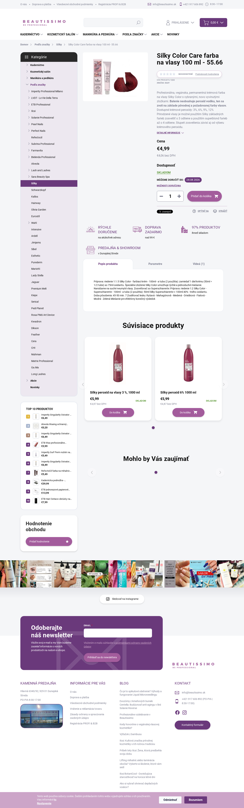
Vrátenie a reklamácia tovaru (86, 708)
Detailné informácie (168, 133)
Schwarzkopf (38, 190)
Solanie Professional (42, 117)
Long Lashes (38, 374)
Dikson (35, 328)
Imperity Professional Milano (47, 91)
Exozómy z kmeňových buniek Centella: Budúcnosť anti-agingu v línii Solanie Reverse (140, 705)
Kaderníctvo (37, 65)
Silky (34, 183)
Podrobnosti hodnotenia (207, 74)
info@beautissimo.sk (193, 692)
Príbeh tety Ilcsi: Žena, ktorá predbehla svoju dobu (141, 752)
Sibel (33, 249)
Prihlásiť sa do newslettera (102, 657)
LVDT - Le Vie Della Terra (44, 98)
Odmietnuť (170, 800)
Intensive (36, 229)
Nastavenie (44, 803)
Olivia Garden (38, 209)
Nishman (36, 354)
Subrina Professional (42, 143)
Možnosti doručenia (169, 185)
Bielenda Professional (43, 157)
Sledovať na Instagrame (125, 598)
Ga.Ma (35, 367)
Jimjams (36, 242)
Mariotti (35, 268)
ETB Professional (40, 104)
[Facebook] (177, 712)
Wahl (34, 222)
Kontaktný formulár (192, 724)
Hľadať (138, 22)
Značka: (163, 83)
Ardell (34, 235)
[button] (153, 427)
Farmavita (37, 150)
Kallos (34, 196)
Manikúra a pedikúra (42, 78)
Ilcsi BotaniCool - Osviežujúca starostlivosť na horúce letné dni (137, 775)
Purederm (36, 262)
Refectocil (36, 137)
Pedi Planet (37, 308)
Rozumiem (196, 800)
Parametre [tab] (155, 264)
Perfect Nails (38, 130)
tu (55, 799)
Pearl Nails (37, 124)
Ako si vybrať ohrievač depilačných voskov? (139, 785)
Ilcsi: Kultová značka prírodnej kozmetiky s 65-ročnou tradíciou (137, 742)
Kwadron (36, 321)
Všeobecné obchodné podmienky (75, 4)
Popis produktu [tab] (108, 264)
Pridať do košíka (201, 196)
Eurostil (35, 216)
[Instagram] (184, 712)
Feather (35, 334)
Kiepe (34, 295)
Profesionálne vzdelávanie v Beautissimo (135, 716)
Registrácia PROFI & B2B (112, 4)
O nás (23, 4)
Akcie (33, 380)
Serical (35, 301)
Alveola (35, 163)
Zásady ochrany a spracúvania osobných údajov (87, 716)
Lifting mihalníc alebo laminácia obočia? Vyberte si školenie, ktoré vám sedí (140, 764)
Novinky (34, 387)
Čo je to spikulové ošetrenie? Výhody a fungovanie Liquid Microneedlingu (141, 693)
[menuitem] (32, 34)
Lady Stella (37, 275)
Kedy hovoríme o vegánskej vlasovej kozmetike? (139, 726)
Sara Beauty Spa (40, 176)
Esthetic (35, 255)
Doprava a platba (41, 4)
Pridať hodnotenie (39, 541)
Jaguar (35, 282)
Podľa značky (38, 84)
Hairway (36, 203)
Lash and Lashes (40, 170)
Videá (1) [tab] (199, 264)
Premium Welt (39, 288)
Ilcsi (33, 111)
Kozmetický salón (40, 71)
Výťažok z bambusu (131, 734)
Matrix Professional (42, 361)
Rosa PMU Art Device (42, 314)
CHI (33, 347)
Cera (33, 341)
